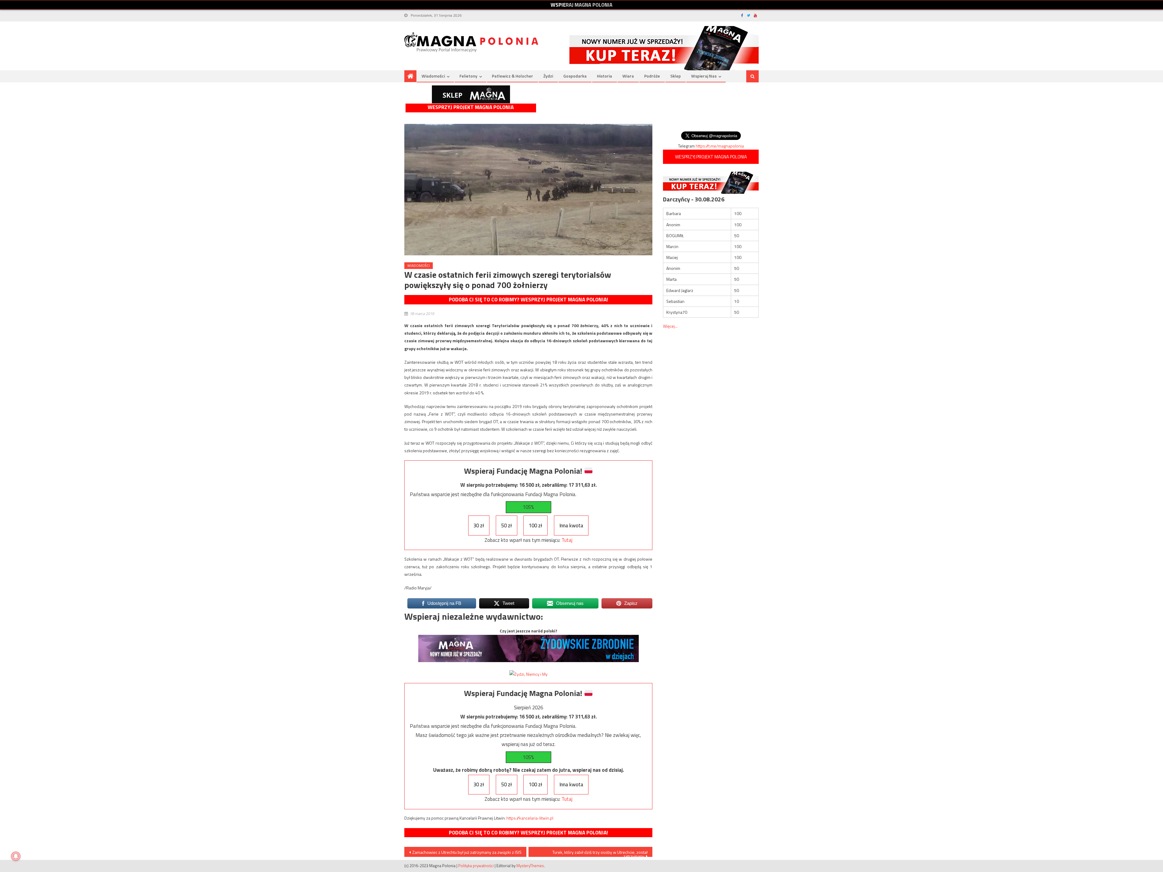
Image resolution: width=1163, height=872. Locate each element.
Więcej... (670, 326)
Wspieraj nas (704, 76)
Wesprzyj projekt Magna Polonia (471, 107)
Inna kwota (571, 525)
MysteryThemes (530, 866)
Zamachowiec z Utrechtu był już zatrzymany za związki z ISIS (467, 852)
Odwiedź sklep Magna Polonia (471, 94)
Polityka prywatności (476, 866)
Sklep (675, 76)
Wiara (628, 76)
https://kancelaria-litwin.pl (529, 818)
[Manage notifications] (16, 856)
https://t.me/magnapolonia (720, 146)
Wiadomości (433, 76)
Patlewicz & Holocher (512, 76)
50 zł (506, 525)
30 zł (478, 525)
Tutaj (567, 540)
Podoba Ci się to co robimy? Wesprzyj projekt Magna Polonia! (528, 299)
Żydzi (548, 76)
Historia (604, 76)
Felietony (468, 76)
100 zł (535, 525)
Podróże (652, 76)
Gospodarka (575, 76)
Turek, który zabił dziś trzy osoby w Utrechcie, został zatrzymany (600, 853)
